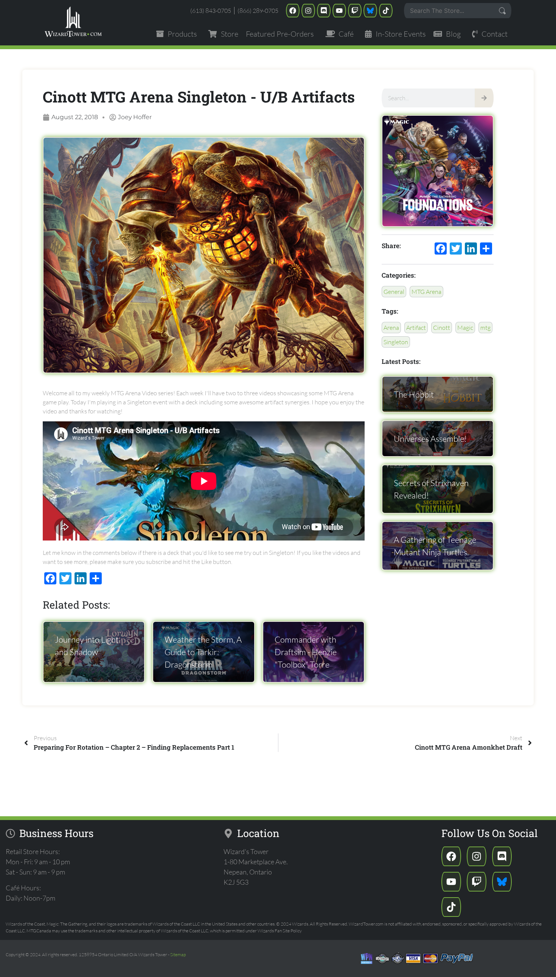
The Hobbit (414, 394)
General (394, 291)
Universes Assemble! (430, 438)
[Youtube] (339, 10)
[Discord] (324, 10)
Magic (465, 327)
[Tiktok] (386, 10)
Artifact (416, 327)
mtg (485, 327)
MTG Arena (426, 291)
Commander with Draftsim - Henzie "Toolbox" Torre (306, 651)
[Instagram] (308, 10)
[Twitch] (355, 10)
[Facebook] (293, 10)
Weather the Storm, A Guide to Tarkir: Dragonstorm (203, 651)
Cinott (441, 327)
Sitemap (178, 954)
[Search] (484, 98)
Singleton (396, 342)
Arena (391, 327)
